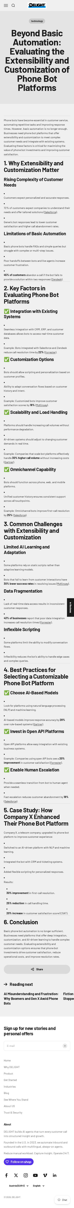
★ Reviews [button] (70, 607)
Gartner (9, 462)
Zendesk (57, 279)
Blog (6, 1093)
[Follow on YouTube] (35, 1175)
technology (37, 21)
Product (8, 1073)
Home (7, 1060)
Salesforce (50, 212)
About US (9, 1106)
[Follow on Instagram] (25, 1175)
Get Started (10, 1079)
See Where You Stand (16, 1099)
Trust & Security (13, 1112)
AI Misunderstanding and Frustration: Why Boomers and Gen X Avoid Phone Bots (31, 998)
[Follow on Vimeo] (45, 1175)
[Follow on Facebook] (6, 1175)
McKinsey (41, 405)
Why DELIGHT (12, 1067)
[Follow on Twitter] (16, 1175)
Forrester (50, 352)
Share (39, 969)
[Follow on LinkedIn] (54, 1175)
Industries (10, 1086)
